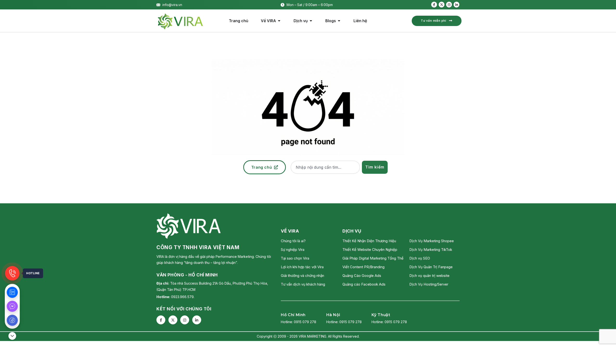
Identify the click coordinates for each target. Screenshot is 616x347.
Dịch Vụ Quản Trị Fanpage (431, 267)
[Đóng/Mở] (12, 336)
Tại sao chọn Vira (295, 258)
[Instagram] (449, 4)
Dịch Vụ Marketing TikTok (430, 249)
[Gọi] (12, 273)
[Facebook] (434, 4)
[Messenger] (12, 306)
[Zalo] (12, 292)
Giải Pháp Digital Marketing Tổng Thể (373, 258)
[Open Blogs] (339, 21)
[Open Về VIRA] (279, 21)
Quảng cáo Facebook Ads (363, 284)
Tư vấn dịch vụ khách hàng (303, 284)
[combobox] (325, 167)
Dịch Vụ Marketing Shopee (431, 241)
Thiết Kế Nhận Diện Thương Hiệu (369, 241)
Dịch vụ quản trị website (429, 275)
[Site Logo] (180, 21)
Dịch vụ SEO (419, 258)
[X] (441, 4)
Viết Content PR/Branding (363, 267)
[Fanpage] (12, 320)
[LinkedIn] (456, 4)
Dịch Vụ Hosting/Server (428, 284)
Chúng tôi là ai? (293, 241)
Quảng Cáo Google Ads (361, 275)
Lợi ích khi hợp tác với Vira (302, 267)
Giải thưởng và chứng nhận (302, 275)
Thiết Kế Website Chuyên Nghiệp (369, 249)
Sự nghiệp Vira (292, 249)
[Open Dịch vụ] (311, 21)
